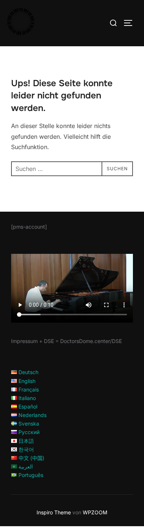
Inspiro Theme (54, 512)
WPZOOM (95, 512)
